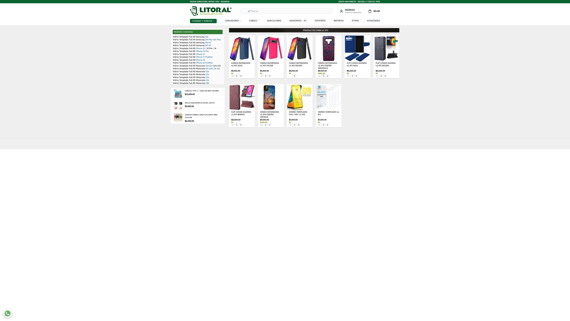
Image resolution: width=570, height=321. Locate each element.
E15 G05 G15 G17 (213, 68)
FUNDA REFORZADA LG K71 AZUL (240, 64)
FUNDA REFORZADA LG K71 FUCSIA (269, 64)
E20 (207, 71)
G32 (207, 74)
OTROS (355, 20)
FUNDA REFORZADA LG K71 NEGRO (298, 64)
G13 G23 (209, 66)
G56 (207, 80)
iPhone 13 (200, 48)
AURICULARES (274, 20)
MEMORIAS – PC (298, 20)
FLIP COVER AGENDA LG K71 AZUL (357, 64)
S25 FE (208, 45)
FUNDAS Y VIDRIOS (202, 21)
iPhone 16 (200, 60)
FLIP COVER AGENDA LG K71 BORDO (241, 113)
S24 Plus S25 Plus (213, 39)
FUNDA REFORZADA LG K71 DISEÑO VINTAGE (269, 114)
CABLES (253, 20)
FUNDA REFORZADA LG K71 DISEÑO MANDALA (327, 65)
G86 (207, 83)
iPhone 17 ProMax (204, 57)
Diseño (320, 73)
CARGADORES (232, 20)
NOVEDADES (373, 20)
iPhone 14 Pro (202, 51)
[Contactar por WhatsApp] (7, 313)
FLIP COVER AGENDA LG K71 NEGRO (386, 64)
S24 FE (208, 42)
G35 (207, 77)
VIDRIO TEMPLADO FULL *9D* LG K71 (298, 113)
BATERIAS (339, 20)
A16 (206, 37)
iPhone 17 (200, 54)
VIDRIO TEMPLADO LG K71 (328, 113)
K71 (232, 73)
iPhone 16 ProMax (204, 63)
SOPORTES (320, 20)
